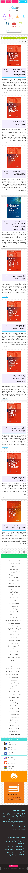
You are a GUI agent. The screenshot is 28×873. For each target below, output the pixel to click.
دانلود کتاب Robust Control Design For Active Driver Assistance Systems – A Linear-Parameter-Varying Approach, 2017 (19, 73)
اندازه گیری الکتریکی (15, 595)
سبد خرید (15, 1)
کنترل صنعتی (15, 697)
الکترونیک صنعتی (15, 586)
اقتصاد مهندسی (15, 580)
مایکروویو (15, 706)
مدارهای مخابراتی (15, 717)
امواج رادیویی (14, 589)
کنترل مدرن (15, 700)
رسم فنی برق (14, 654)
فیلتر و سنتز (15, 689)
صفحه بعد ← (6, 552)
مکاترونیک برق (15, 723)
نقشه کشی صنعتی (15, 734)
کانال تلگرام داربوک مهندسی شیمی (15, 846)
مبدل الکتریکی (15, 708)
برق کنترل (15, 609)
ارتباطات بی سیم (15, 572)
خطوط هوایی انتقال (15, 646)
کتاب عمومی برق (14, 691)
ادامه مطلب (5, 92)
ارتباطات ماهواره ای (15, 578)
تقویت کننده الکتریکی (15, 629)
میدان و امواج (15, 726)
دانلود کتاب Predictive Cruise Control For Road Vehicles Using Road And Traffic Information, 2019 (18, 123)
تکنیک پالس (14, 632)
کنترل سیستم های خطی (15, 694)
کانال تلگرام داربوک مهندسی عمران (15, 844)
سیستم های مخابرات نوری (15, 674)
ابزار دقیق (15, 569)
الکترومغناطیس (15, 583)
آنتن (15, 566)
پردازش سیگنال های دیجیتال (15, 620)
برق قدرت (15, 606)
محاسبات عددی (15, 711)
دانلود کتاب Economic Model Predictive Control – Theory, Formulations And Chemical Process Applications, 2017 (18, 429)
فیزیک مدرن (14, 686)
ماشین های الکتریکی (15, 703)
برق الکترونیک (15, 603)
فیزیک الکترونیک (14, 683)
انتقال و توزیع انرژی (15, 592)
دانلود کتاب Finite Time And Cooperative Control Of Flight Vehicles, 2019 (18, 478)
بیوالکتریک (15, 615)
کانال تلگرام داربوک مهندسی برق (15, 852)
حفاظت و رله (15, 643)
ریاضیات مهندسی (15, 657)
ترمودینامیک (14, 626)
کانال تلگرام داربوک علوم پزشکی (16, 855)
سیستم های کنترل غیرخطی (15, 671)
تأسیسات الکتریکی (15, 623)
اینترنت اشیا (14, 598)
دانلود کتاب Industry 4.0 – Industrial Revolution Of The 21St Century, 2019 (18, 527)
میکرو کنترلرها (15, 728)
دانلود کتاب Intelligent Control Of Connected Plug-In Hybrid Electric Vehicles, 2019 (18, 277)
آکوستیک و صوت (15, 561)
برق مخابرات (15, 612)
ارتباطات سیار (15, 575)
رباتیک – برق (15, 652)
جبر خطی (15, 637)
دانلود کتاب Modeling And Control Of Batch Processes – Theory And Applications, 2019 (18, 174)
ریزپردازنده (15, 660)
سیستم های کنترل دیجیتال (14, 669)
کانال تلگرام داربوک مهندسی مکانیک (14, 849)
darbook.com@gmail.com (19, 829)
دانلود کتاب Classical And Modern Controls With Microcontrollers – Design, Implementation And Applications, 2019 (19, 378)
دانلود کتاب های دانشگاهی (14, 11)
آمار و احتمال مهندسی (15, 563)
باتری (15, 600)
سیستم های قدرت (15, 666)
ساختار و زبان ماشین (14, 663)
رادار (15, 649)
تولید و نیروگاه (15, 634)
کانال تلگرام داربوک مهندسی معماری (15, 841)
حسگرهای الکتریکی (15, 640)
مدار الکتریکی (15, 714)
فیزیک (15, 680)
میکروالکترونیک (15, 731)
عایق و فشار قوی (15, 677)
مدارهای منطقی (15, 720)
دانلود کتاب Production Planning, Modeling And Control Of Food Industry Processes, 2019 (19, 327)
